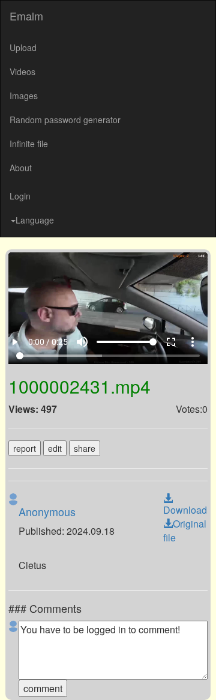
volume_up (90, 677)
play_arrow (15, 677)
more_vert (201, 677)
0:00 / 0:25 (49, 677)
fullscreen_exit (179, 677)
